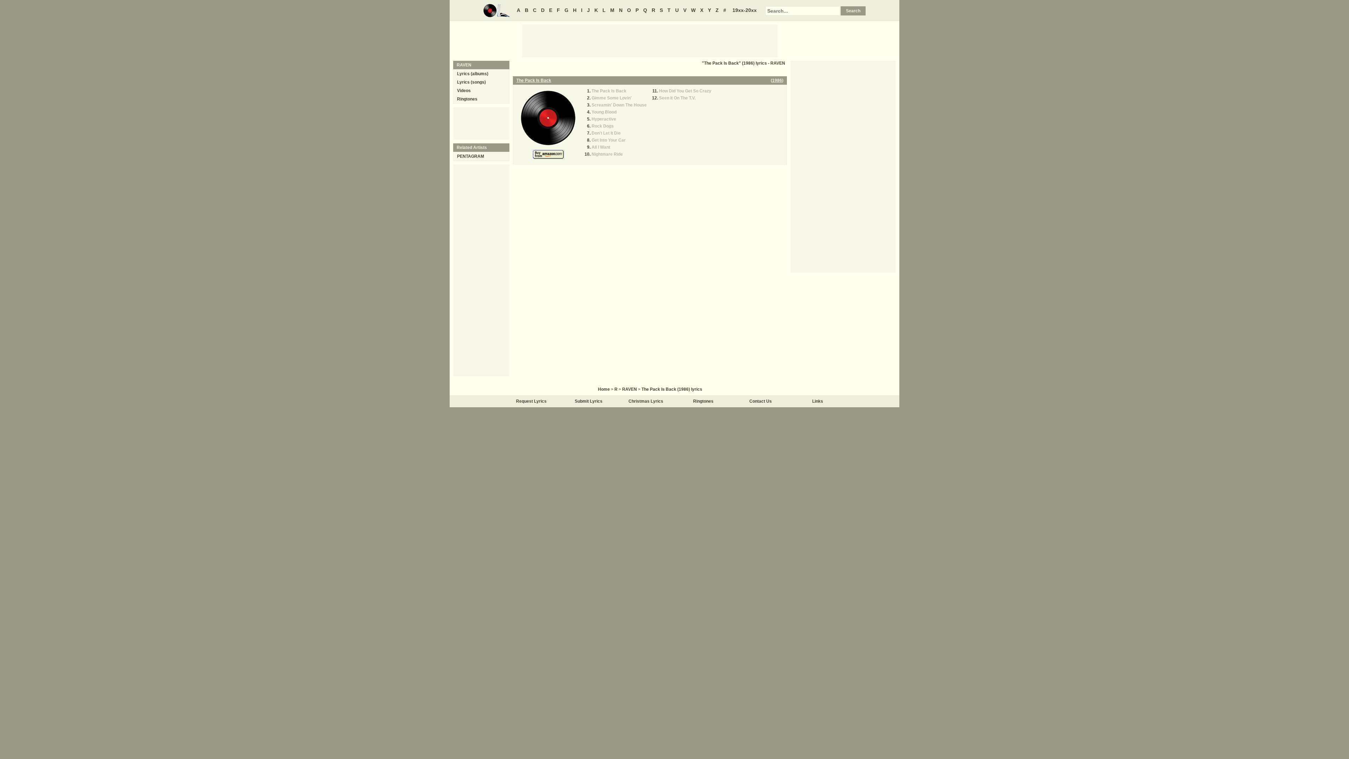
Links (817, 401)
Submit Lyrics (588, 401)
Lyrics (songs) (471, 82)
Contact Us (760, 401)
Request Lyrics (531, 401)
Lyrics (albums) (472, 73)
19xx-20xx (744, 10)
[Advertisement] (650, 40)
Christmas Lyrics (645, 401)
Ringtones (467, 99)
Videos (464, 90)
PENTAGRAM (470, 156)
